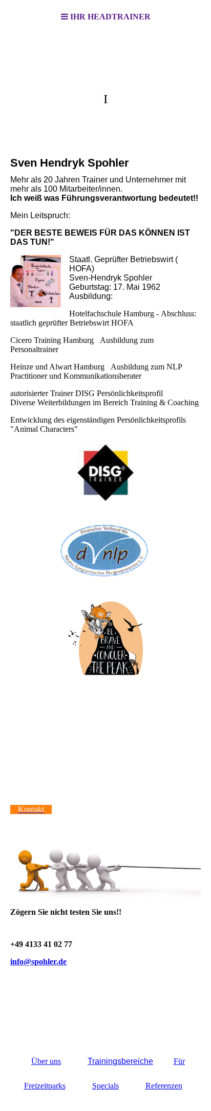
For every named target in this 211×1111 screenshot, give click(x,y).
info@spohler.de (38, 961)
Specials (105, 1085)
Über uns (46, 1061)
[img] (105, 85)
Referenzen (163, 1085)
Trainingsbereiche (120, 1061)
